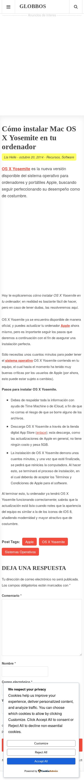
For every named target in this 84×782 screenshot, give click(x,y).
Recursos (53, 157)
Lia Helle (10, 157)
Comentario (12, 595)
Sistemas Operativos (20, 551)
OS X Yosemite (53, 541)
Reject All (41, 752)
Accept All (41, 761)
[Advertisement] (42, 60)
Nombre (9, 663)
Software (68, 157)
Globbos (32, 6)
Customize (41, 743)
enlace (41, 432)
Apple (29, 541)
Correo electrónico (17, 682)
